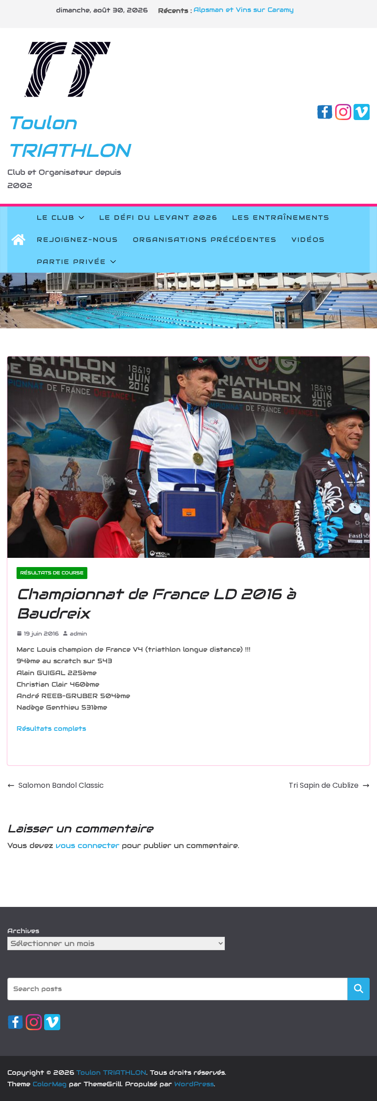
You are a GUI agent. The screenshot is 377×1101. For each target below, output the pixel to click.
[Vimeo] (362, 110)
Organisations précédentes (205, 239)
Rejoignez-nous (77, 239)
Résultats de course (52, 573)
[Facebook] (325, 110)
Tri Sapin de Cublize (324, 785)
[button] (79, 217)
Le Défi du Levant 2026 (158, 217)
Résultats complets (51, 728)
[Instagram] (343, 110)
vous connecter (88, 845)
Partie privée (71, 262)
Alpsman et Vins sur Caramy (244, 10)
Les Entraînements (281, 217)
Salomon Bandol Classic (61, 785)
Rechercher (359, 988)
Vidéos (308, 239)
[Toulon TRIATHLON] (18, 240)
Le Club (55, 217)
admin (78, 633)
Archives (23, 931)
